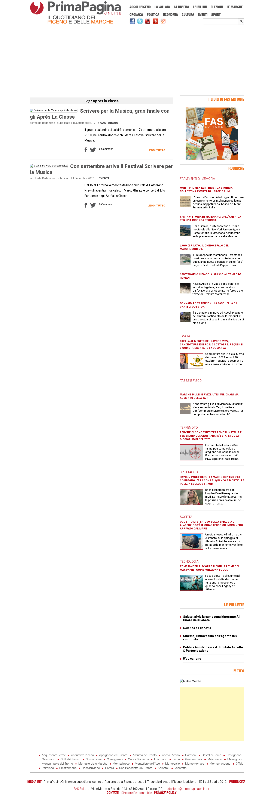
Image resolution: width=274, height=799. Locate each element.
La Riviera (181, 7)
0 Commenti (106, 148)
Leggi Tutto (156, 150)
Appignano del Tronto (113, 755)
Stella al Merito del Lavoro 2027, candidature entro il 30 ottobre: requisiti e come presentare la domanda (211, 344)
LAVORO (185, 336)
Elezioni (217, 7)
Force (176, 759)
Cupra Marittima (138, 759)
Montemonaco (194, 763)
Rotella (109, 768)
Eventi (202, 14)
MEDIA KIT (34, 781)
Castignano (233, 755)
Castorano (109, 122)
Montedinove (121, 763)
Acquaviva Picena (82, 755)
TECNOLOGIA (189, 561)
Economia (170, 14)
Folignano (160, 759)
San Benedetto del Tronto (135, 768)
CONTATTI (113, 792)
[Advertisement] (137, 59)
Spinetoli (163, 768)
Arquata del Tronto (145, 755)
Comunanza (93, 759)
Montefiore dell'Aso (147, 763)
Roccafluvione (91, 768)
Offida (239, 763)
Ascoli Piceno (140, 7)
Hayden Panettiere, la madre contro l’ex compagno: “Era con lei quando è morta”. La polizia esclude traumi (212, 480)
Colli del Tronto (70, 759)
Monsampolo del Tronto (57, 763)
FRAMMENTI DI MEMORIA (197, 179)
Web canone (192, 658)
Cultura (188, 14)
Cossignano (115, 759)
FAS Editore (81, 788)
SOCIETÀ (186, 517)
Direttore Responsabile (136, 793)
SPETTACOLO (189, 472)
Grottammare (193, 759)
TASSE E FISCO (191, 381)
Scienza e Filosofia (197, 628)
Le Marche (235, 7)
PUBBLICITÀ (237, 781)
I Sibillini (200, 7)
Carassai (190, 755)
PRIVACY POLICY (165, 792)
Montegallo (172, 763)
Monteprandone (220, 763)
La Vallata (162, 7)
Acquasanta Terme (54, 755)
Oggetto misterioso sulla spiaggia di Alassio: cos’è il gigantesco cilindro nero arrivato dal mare (211, 525)
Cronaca (136, 14)
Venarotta (180, 768)
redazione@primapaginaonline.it (187, 788)
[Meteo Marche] (190, 681)
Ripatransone (67, 768)
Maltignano (214, 759)
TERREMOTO (189, 427)
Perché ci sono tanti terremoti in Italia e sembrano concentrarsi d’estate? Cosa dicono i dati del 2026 (211, 436)
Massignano (235, 759)
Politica (153, 14)
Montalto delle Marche (92, 763)
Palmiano (48, 768)
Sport (215, 14)
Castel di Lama (211, 755)
